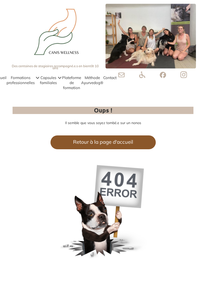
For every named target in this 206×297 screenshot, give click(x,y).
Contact (110, 77)
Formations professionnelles (21, 80)
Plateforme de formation (71, 82)
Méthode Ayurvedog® (92, 80)
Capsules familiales (48, 80)
